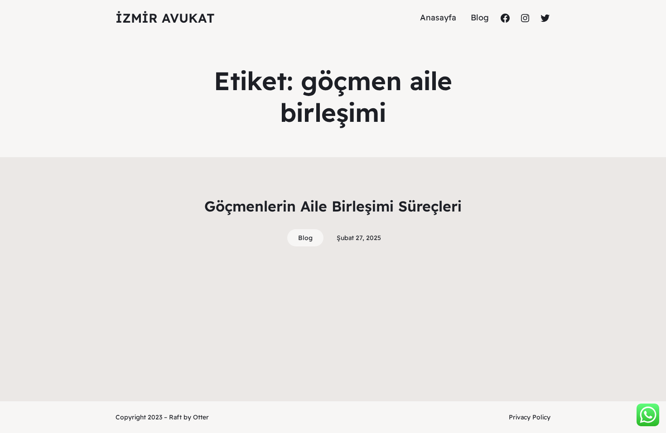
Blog (305, 238)
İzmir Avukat (165, 18)
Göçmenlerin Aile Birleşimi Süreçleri (333, 206)
